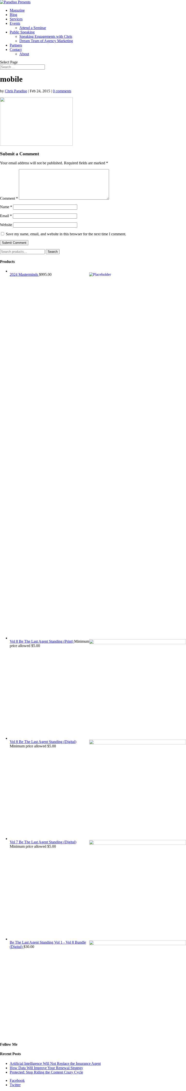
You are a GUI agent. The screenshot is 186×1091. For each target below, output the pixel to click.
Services (16, 19)
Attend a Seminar (32, 28)
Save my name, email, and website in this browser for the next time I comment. (66, 234)
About (24, 54)
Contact (16, 49)
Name (6, 207)
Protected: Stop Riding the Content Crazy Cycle (46, 1072)
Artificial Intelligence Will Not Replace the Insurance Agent (55, 1063)
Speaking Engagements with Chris (45, 36)
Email (6, 216)
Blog (13, 15)
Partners (16, 45)
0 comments (62, 91)
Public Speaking (22, 32)
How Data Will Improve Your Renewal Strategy (46, 1068)
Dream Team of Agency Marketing (46, 41)
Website (6, 225)
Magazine (17, 10)
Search (53, 251)
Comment (9, 198)
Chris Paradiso (16, 91)
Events (15, 23)
